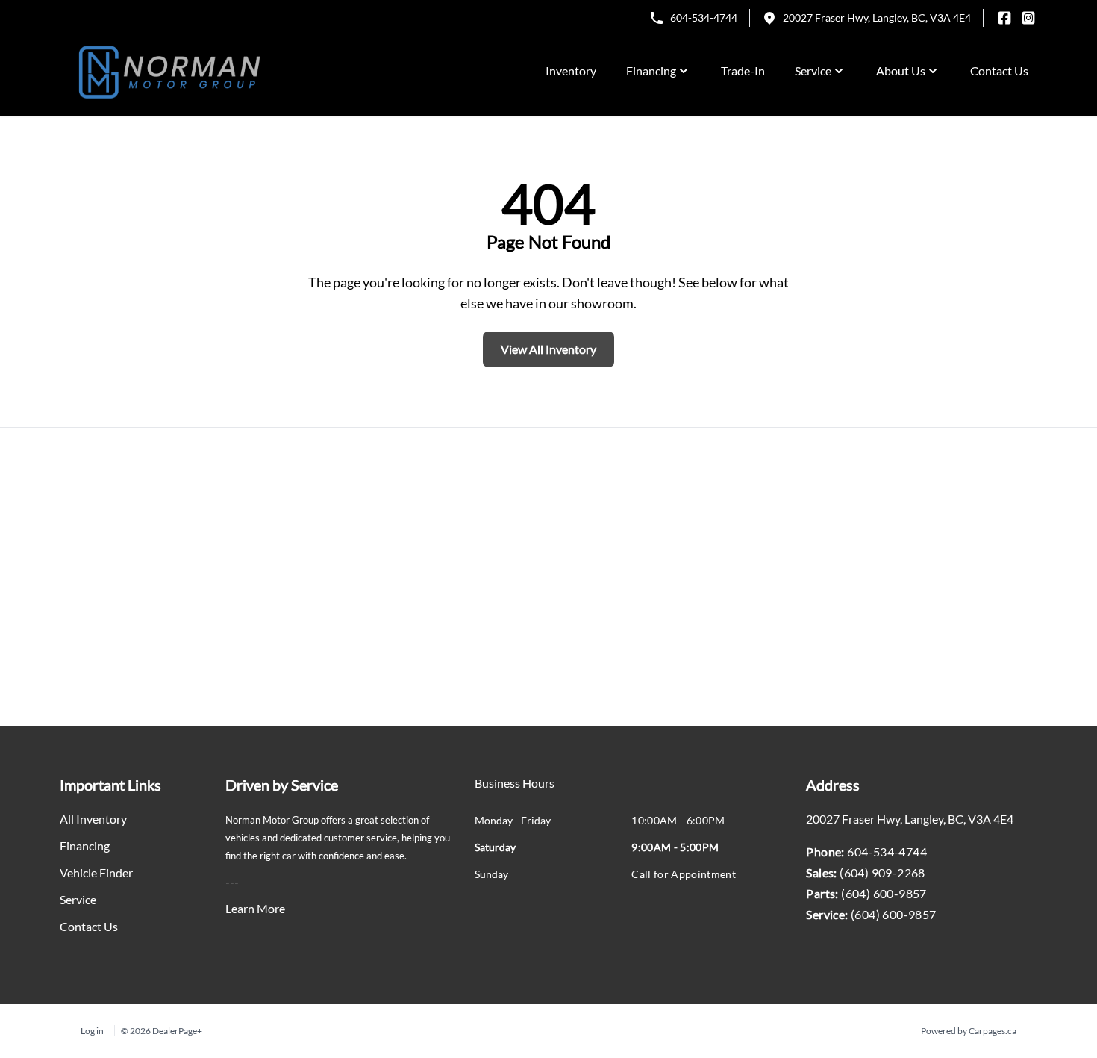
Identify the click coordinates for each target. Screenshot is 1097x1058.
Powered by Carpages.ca (968, 1030)
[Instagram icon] (1028, 18)
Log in (92, 1030)
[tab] (514, 790)
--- (232, 881)
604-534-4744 (703, 17)
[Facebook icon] (1004, 18)
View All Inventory (548, 349)
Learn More (255, 908)
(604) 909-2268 (882, 872)
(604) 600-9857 (884, 893)
